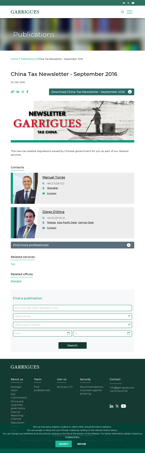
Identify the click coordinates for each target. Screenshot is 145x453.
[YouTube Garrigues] (123, 405)
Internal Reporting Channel (17, 415)
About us (17, 379)
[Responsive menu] (129, 12)
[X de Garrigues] (128, 3)
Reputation (17, 422)
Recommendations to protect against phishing (91, 390)
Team (37, 379)
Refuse (81, 444)
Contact (51, 193)
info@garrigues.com (122, 387)
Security (85, 379)
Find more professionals (31, 245)
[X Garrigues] (117, 405)
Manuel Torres (53, 177)
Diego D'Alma (53, 212)
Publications (28, 59)
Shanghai (52, 188)
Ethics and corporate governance (18, 405)
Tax (13, 264)
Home (14, 59)
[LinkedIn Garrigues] (111, 405)
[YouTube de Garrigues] (133, 3)
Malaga (51, 222)
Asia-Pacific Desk (67, 222)
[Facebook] (27, 92)
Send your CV (65, 387)
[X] (22, 92)
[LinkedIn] (18, 92)
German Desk (86, 222)
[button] (12, 92)
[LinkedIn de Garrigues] (124, 3)
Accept (63, 444)
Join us (61, 379)
